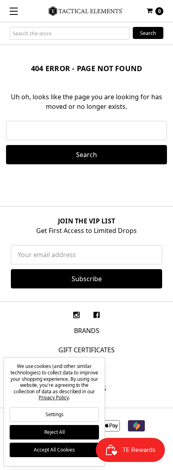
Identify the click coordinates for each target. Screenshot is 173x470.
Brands (86, 330)
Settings (54, 414)
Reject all (54, 432)
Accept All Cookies (54, 449)
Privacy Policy (53, 397)
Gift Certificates (86, 349)
